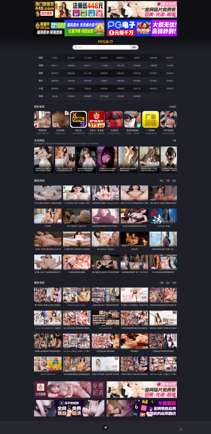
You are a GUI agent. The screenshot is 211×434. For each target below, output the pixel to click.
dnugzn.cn (105, 41)
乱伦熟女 (153, 73)
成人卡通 (87, 73)
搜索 (134, 47)
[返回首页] (180, 429)
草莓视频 (87, 96)
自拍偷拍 (71, 65)
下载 (174, 140)
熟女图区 (153, 81)
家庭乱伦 (71, 88)
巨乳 (167, 181)
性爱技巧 (169, 88)
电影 (41, 73)
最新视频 (39, 180)
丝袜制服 (136, 65)
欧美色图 (87, 81)
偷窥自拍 (54, 81)
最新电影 (39, 282)
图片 (41, 80)
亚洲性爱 (54, 73)
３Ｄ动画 (104, 65)
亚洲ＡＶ (54, 65)
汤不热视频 (104, 96)
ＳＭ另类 (169, 65)
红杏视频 (120, 96)
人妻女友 (87, 88)
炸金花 (137, 58)
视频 (41, 65)
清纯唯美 (136, 81)
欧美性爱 (104, 73)
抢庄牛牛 (169, 58)
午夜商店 (71, 96)
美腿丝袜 (120, 81)
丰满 (161, 283)
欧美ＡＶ (87, 65)
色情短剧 (136, 96)
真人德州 (71, 58)
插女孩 (54, 96)
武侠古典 (104, 88)
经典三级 (136, 73)
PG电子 (55, 58)
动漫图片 (104, 81)
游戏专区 (104, 58)
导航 (41, 96)
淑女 (167, 283)
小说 (41, 88)
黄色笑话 (153, 88)
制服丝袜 (120, 73)
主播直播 (153, 65)
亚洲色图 (71, 81)
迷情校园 (120, 88)
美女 (161, 181)
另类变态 (169, 73)
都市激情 (54, 88)
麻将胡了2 (120, 58)
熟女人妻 (120, 65)
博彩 (41, 57)
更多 (174, 181)
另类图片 (169, 81)
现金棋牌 (153, 58)
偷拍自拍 (71, 73)
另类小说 (136, 88)
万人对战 (87, 58)
